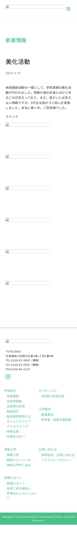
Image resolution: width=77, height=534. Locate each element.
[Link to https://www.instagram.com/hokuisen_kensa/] (37, 376)
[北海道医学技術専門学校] (35, 6)
